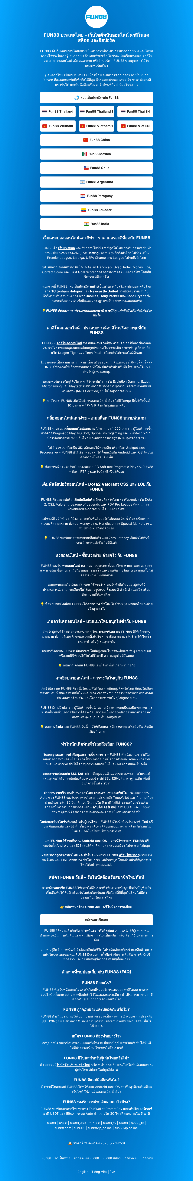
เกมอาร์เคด (107, 632)
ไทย (113, 1172)
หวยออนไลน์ (71, 566)
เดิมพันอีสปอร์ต (84, 499)
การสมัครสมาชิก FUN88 (59, 888)
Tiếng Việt (99, 1172)
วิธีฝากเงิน (131, 1158)
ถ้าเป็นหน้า (62, 1158)
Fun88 (46, 1158)
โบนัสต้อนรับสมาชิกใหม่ (73, 1065)
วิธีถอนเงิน (149, 1158)
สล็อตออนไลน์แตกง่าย (79, 428)
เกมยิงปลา (48, 688)
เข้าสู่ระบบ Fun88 (86, 1158)
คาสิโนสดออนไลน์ (69, 343)
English (83, 1172)
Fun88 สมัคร (112, 1158)
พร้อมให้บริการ (129, 855)
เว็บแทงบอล (66, 248)
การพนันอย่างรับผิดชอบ (97, 930)
